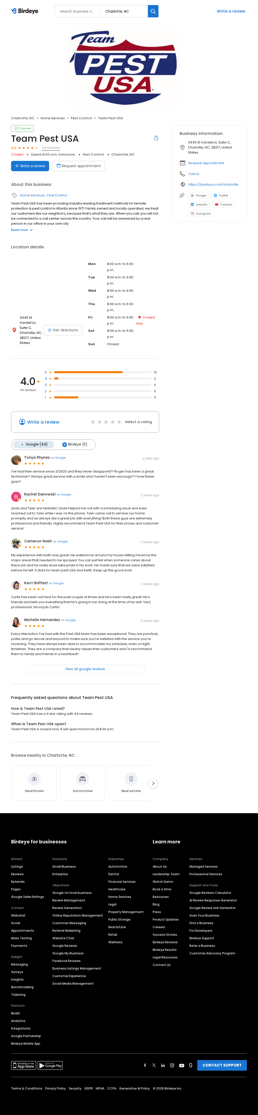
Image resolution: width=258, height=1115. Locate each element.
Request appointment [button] (206, 163)
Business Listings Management (76, 968)
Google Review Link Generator (212, 908)
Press (157, 912)
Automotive (117, 866)
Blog (156, 904)
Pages (16, 889)
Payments (19, 946)
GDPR (88, 1088)
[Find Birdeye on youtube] (181, 1065)
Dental (113, 874)
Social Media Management (73, 983)
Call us (193, 173)
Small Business (64, 866)
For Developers (200, 930)
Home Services (53, 118)
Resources (161, 897)
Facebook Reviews (66, 961)
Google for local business (72, 893)
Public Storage (119, 919)
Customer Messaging (69, 923)
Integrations (20, 1028)
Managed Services (203, 866)
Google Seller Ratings (27, 897)
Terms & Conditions (26, 1088)
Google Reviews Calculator (210, 893)
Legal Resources (165, 957)
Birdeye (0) (77, 444)
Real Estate (117, 927)
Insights (17, 979)
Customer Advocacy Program (212, 953)
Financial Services (122, 881)
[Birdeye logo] (25, 11)
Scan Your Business (204, 915)
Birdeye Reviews (165, 942)
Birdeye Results (165, 950)
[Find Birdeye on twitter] (154, 1065)
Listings (17, 866)
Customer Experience (69, 976)
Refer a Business (202, 946)
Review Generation (67, 908)
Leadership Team (166, 874)
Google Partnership (26, 1036)
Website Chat (63, 938)
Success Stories (165, 934)
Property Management (126, 912)
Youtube (226, 204)
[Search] (153, 11)
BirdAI (15, 1013)
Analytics (18, 1021)
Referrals (18, 881)
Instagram (203, 214)
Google (201, 195)
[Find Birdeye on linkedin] (163, 1065)
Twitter (223, 195)
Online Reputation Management (77, 915)
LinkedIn (201, 204)
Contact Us (162, 965)
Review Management (68, 900)
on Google (58, 458)
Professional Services (205, 874)
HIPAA (100, 1088)
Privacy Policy (55, 1088)
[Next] (153, 783)
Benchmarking (22, 987)
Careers (159, 927)
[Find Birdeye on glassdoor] (190, 1065)
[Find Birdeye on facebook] (145, 1065)
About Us (160, 866)
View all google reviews (85, 668)
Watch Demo (163, 881)
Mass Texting (21, 938)
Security (75, 1088)
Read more (19, 230)
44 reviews (51, 147)
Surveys (17, 972)
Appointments (22, 930)
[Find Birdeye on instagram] (172, 1065)
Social (15, 923)
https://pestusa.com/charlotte (213, 184)
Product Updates (166, 919)
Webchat (18, 915)
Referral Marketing (66, 930)
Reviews (17, 874)
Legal (112, 904)
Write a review (231, 11)
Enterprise (60, 874)
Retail (112, 934)
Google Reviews (64, 946)
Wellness (115, 942)
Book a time (162, 889)
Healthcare (116, 889)
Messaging (19, 964)
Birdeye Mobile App (25, 1043)
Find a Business (201, 923)
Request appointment (81, 165)
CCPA (111, 1088)
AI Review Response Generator (213, 900)
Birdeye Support (201, 938)
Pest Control (81, 118)
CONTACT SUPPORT (222, 1065)
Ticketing (18, 994)
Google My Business (68, 953)
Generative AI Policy (134, 1088)
